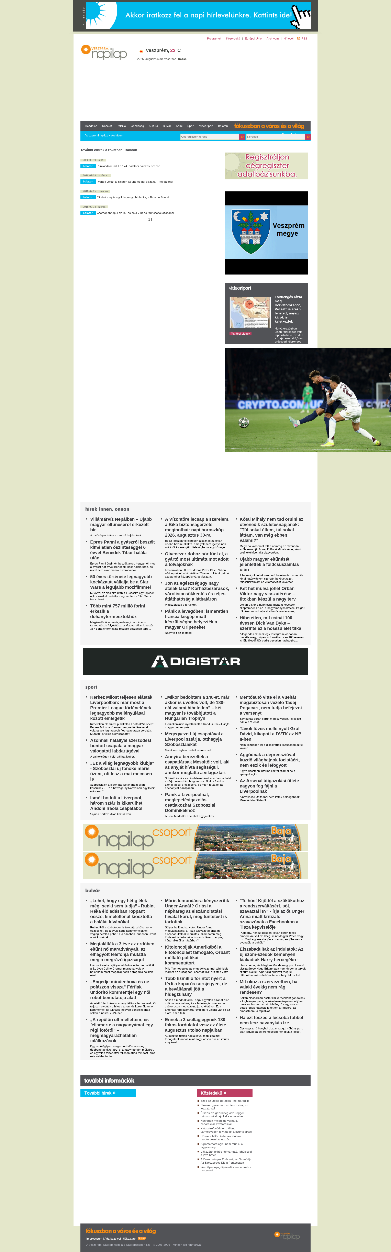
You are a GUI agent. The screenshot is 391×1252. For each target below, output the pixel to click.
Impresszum (94, 1238)
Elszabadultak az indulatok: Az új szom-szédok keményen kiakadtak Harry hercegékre (271, 954)
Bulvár (167, 125)
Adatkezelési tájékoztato (120, 1238)
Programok (214, 38)
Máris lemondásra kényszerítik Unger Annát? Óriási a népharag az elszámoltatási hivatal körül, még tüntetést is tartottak (197, 911)
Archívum (273, 38)
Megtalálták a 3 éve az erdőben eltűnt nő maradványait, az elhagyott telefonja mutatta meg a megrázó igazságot (122, 951)
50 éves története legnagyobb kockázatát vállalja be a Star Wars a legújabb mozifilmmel (121, 582)
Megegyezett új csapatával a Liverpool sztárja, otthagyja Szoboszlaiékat (194, 739)
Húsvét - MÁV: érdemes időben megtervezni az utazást (221, 1137)
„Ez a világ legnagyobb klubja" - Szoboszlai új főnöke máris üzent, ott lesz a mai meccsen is (122, 771)
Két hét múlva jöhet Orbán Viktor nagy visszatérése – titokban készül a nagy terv (268, 594)
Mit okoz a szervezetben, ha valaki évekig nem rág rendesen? (268, 987)
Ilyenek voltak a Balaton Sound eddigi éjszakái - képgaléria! (135, 181)
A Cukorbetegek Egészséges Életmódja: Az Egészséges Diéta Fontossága (226, 1161)
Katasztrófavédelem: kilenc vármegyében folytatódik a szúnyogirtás (226, 1130)
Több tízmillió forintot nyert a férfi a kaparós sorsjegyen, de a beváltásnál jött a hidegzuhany (196, 986)
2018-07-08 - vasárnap (95, 175)
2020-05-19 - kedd (93, 160)
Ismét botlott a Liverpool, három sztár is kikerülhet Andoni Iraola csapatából (116, 803)
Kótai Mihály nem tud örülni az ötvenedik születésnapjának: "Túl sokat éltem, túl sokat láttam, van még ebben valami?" (271, 530)
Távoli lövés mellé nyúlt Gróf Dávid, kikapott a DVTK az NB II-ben (271, 734)
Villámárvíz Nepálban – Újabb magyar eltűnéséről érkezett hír (121, 524)
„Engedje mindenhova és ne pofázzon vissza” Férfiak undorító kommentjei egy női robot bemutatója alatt (120, 989)
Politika (121, 125)
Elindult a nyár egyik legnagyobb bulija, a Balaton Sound (133, 197)
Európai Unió (253, 38)
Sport (190, 125)
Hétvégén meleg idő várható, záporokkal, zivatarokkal (219, 1122)
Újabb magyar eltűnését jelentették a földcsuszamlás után (269, 564)
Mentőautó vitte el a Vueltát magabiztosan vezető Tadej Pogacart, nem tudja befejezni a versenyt (271, 705)
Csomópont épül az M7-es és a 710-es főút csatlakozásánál (135, 212)
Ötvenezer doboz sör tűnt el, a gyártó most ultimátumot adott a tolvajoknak (196, 559)
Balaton (223, 125)
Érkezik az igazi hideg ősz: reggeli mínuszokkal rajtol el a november (222, 1114)
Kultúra (153, 125)
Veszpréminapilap (96, 135)
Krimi (179, 125)
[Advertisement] (195, 80)
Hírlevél (288, 38)
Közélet (107, 125)
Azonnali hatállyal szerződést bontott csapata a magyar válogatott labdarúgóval (120, 745)
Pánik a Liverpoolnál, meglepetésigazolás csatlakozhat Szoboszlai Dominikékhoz (190, 802)
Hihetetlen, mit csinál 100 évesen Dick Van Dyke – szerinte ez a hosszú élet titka (270, 623)
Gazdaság (137, 125)
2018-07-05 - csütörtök (95, 191)
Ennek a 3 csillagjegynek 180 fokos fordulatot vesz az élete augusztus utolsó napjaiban (195, 1025)
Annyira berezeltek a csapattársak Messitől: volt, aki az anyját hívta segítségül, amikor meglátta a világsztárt (197, 764)
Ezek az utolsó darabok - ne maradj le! (225, 1100)
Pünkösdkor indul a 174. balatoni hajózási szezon (128, 166)
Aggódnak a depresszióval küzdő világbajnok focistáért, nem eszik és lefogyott (270, 760)
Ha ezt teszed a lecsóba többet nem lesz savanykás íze (271, 1020)
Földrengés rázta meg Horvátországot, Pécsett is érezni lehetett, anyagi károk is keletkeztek (288, 309)
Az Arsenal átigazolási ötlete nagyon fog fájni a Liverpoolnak (269, 786)
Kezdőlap (91, 125)
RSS (304, 38)
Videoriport (206, 125)
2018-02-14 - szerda (94, 206)
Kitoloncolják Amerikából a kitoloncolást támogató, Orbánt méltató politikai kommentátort (197, 954)
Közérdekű (233, 38)
